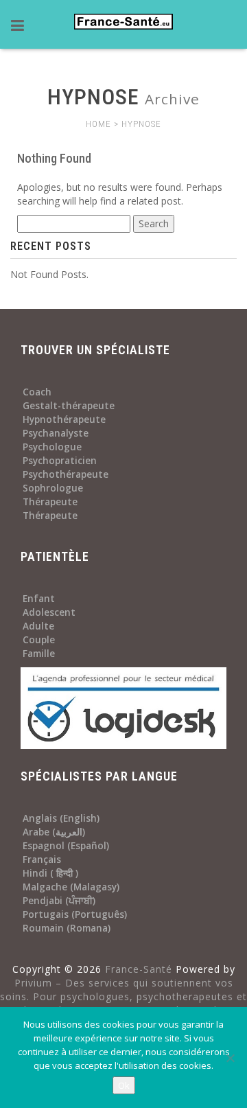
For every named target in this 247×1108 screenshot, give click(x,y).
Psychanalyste (56, 433)
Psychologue (52, 447)
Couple (39, 640)
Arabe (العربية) (54, 832)
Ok (124, 1085)
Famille (39, 653)
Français (42, 859)
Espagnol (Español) (66, 846)
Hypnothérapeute (64, 419)
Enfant (39, 598)
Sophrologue (53, 488)
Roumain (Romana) (66, 928)
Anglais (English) (61, 818)
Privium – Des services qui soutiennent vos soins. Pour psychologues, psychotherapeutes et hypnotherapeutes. (123, 996)
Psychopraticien (60, 460)
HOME (98, 124)
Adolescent (49, 612)
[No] (230, 1058)
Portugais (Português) (75, 914)
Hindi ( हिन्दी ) (50, 873)
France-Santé (138, 969)
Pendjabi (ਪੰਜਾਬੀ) (59, 901)
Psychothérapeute (65, 474)
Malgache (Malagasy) (71, 887)
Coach (37, 392)
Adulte (38, 626)
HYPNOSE (141, 124)
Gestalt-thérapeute (69, 406)
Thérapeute (50, 502)
